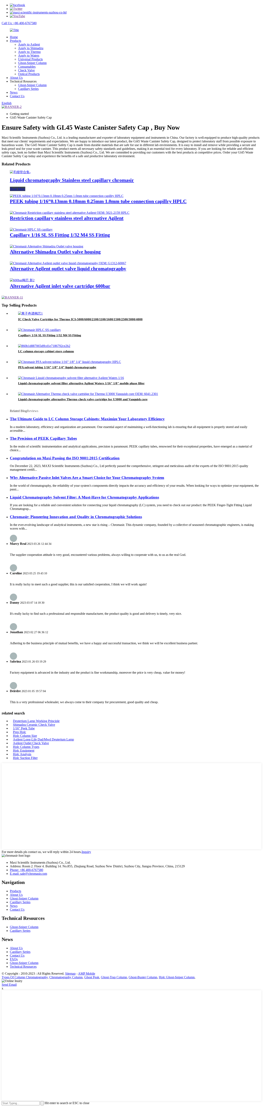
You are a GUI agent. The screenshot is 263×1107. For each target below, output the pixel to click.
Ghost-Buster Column (143, 977)
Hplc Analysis (22, 754)
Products (15, 40)
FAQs (14, 959)
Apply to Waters (28, 55)
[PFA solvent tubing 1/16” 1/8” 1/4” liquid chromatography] (69, 362)
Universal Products (30, 59)
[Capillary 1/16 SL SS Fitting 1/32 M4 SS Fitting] (31, 229)
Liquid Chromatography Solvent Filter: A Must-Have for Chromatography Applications (84, 497)
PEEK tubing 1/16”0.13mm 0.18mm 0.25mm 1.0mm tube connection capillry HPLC (98, 201)
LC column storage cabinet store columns (46, 351)
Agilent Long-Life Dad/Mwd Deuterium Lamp (43, 739)
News (13, 92)
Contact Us (17, 96)
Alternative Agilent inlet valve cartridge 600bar (60, 286)
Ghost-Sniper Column (32, 63)
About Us (16, 77)
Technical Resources (23, 966)
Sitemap (70, 973)
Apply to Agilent (29, 44)
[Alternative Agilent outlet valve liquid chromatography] (68, 263)
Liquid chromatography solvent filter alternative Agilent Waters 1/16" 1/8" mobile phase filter (81, 383)
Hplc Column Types (26, 747)
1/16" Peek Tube (24, 728)
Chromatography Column (66, 977)
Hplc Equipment (23, 750)
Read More (17, 189)
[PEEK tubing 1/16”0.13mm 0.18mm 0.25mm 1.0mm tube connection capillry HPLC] (66, 196)
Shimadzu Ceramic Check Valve (34, 724)
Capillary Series (28, 88)
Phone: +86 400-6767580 (26, 870)
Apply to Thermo (29, 52)
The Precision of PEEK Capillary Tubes (43, 438)
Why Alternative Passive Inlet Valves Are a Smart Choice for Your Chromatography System (87, 477)
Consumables (27, 66)
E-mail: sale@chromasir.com (28, 873)
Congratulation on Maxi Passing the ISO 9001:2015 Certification (65, 458)
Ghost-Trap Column (114, 977)
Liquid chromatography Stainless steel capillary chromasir (72, 180)
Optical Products (29, 74)
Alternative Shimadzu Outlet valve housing (55, 251)
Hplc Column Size (25, 735)
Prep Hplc (19, 732)
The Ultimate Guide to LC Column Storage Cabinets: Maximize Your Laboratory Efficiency (87, 419)
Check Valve (26, 70)
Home (14, 37)
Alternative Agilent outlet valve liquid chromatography (68, 268)
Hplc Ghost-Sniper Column (177, 977)
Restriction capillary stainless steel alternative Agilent (66, 218)
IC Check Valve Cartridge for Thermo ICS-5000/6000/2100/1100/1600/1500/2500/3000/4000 (80, 319)
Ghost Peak (91, 977)
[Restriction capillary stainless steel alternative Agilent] (69, 212)
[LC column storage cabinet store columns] (44, 346)
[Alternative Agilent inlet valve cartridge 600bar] (22, 280)
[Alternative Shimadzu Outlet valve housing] (46, 246)
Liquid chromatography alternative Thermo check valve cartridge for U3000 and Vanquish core (83, 399)
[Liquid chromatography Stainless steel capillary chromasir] (20, 172)
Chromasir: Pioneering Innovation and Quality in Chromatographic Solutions (76, 517)
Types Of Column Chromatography (25, 977)
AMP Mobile (86, 973)
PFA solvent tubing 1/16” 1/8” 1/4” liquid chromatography (57, 367)
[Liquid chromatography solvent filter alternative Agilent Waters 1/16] (71, 378)
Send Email (9, 984)
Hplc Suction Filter (25, 758)
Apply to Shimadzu (30, 48)
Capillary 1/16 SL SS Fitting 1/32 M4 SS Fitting (60, 235)
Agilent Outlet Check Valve (31, 743)
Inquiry (86, 852)
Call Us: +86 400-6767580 (19, 23)
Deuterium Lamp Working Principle (36, 721)
